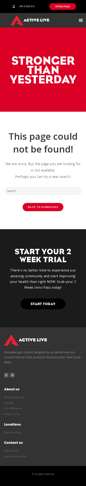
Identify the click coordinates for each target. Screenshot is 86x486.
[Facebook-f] (6, 375)
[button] (80, 20)
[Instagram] (12, 375)
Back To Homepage (43, 207)
